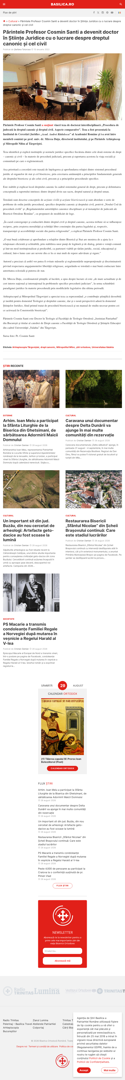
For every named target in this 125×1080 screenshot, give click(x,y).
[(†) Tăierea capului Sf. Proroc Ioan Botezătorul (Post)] (62, 726)
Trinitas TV (68, 1020)
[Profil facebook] (94, 12)
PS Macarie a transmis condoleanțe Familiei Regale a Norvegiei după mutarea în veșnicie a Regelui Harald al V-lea (30, 634)
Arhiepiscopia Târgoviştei (25, 347)
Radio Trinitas (11, 1020)
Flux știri (63, 885)
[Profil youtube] (112, 12)
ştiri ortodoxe (83, 347)
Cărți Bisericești (71, 1027)
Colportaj (38, 1027)
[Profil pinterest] (107, 12)
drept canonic (48, 347)
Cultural (12, 21)
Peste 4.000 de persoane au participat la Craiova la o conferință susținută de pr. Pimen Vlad (61, 872)
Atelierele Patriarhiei (44, 1023)
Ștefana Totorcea (22, 49)
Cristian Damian (21, 445)
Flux (45, 783)
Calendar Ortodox (62, 768)
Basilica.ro (62, 4)
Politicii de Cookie (99, 1058)
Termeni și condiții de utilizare (43, 1046)
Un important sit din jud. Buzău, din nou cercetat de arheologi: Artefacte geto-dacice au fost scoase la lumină (29, 530)
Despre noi (21, 1046)
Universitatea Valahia (103, 347)
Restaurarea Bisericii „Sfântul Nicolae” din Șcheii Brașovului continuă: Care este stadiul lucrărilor (92, 528)
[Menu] (4, 4)
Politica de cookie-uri (69, 1046)
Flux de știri (9, 12)
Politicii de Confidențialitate (93, 1061)
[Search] (121, 4)
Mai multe (110, 1070)
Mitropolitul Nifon (65, 347)
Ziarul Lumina (40, 1020)
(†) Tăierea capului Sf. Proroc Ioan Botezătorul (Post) (61, 760)
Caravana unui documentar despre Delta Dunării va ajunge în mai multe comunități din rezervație (92, 427)
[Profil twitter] (98, 12)
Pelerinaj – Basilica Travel (17, 1023)
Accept (84, 1070)
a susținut (47, 125)
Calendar (62, 693)
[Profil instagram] (103, 12)
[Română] (120, 12)
